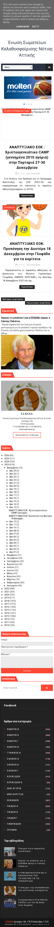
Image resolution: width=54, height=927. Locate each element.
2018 (7, 601)
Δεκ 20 (12, 486)
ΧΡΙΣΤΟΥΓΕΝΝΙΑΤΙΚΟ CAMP (18, 111)
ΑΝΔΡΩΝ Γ (13, 741)
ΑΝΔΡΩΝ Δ (13, 747)
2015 (7, 610)
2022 (7, 588)
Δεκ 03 (12, 546)
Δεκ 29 (12, 471)
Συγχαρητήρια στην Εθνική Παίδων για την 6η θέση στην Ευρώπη (33, 902)
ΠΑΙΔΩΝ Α (12, 806)
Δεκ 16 (12, 498)
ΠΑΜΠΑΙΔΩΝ (14, 824)
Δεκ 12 (12, 521)
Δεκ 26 (12, 474)
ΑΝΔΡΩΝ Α (13, 729)
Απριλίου (11, 576)
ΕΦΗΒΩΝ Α (13, 759)
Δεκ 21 (12, 483)
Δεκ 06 (12, 536)
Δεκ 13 (12, 507)
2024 (7, 461)
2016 (7, 607)
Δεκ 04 (12, 543)
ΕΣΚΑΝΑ (9, 922)
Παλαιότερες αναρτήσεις (39, 303)
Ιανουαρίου (12, 585)
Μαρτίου (11, 579)
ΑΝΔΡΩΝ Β (13, 735)
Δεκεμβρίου (13, 468)
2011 (7, 622)
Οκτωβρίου (12, 558)
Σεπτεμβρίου (13, 561)
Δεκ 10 (12, 527)
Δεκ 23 (12, 477)
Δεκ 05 (12, 540)
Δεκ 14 (12, 504)
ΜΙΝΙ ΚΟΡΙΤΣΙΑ (15, 794)
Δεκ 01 (12, 552)
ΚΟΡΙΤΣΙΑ (11, 208)
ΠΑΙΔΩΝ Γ (12, 818)
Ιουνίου (10, 570)
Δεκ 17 (12, 495)
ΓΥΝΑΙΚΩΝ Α (14, 753)
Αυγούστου (12, 564)
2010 (7, 625)
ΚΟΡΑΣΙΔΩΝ (13, 776)
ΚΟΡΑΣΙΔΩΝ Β (14, 782)
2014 (7, 613)
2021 (7, 591)
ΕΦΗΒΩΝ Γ (13, 770)
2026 (7, 455)
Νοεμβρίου (12, 555)
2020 (7, 595)
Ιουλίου (11, 567)
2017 (7, 604)
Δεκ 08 (12, 530)
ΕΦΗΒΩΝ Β (13, 764)
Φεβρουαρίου (13, 582)
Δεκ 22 (12, 480)
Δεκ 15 (12, 501)
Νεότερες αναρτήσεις (13, 299)
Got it (35, 26)
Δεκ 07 (12, 533)
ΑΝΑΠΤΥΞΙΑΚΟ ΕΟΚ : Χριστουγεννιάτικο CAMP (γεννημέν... (28, 511)
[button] (24, 104)
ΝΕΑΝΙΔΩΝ (13, 800)
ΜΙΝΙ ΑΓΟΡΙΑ (14, 788)
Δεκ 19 (12, 489)
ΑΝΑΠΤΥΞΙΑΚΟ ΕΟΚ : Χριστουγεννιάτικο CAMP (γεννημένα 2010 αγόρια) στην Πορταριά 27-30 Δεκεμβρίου (27, 157)
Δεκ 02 (12, 549)
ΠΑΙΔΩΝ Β (12, 812)
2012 (7, 619)
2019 (7, 598)
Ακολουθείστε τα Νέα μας (27, 435)
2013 (7, 616)
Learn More (22, 26)
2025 (7, 458)
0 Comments (34, 173)
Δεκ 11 (12, 524)
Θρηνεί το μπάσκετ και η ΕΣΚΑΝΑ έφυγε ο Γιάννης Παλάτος (31, 863)
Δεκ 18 (12, 492)
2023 (7, 464)
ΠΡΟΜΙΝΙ (12, 830)
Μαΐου (10, 573)
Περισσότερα (27, 195)
